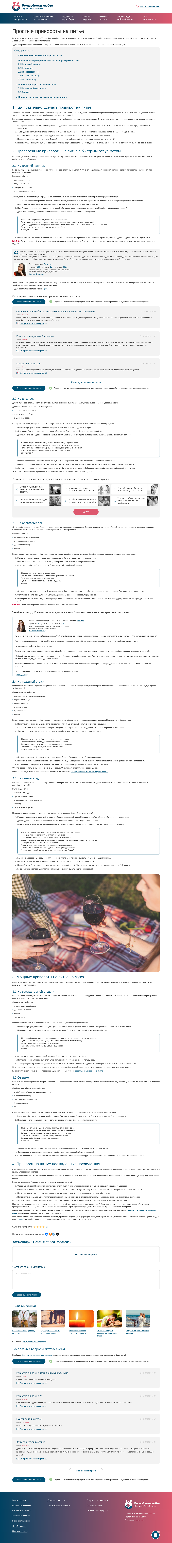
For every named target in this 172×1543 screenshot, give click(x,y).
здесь (45, 289)
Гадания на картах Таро (68, 18)
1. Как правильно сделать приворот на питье (39, 55)
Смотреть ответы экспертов (32, 323)
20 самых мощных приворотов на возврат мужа (107, 1333)
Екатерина (48, 264)
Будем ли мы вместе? (29, 1419)
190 (38, 267)
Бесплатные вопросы (21, 1510)
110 (51, 267)
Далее (86, 512)
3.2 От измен (24, 92)
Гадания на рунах (86, 18)
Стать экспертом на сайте (59, 1505)
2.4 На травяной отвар (28, 76)
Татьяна (80, 621)
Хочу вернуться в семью (30, 1442)
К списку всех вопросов (86, 1471)
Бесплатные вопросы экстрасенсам (37, 1355)
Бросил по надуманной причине (35, 336)
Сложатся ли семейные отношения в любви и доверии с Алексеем (55, 311)
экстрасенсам (43, 18)
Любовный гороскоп (104, 18)
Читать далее (21, 675)
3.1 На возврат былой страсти (32, 88)
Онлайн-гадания (19, 1526)
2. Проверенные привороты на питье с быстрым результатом (47, 60)
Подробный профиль (36, 274)
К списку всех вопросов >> (86, 382)
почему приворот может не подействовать (89, 772)
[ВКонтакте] (46, 1234)
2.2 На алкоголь (25, 68)
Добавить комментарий (27, 1295)
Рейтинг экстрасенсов (20, 18)
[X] (57, 1234)
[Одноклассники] (50, 1234)
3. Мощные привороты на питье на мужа (36, 84)
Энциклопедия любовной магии (125, 18)
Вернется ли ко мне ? (29, 1396)
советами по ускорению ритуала (89, 1071)
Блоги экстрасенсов (21, 1521)
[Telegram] (53, 1234)
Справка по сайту (94, 1505)
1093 (62, 624)
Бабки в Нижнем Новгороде (34, 1342)
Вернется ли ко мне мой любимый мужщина (42, 1373)
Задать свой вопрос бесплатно (29, 302)
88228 (65, 267)
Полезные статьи (19, 1531)
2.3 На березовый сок (28, 72)
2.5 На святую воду (27, 79)
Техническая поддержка (97, 1510)
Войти (150, 6)
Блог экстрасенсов (149, 18)
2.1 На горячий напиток (29, 64)
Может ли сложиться (28, 363)
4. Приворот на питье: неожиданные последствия (41, 97)
